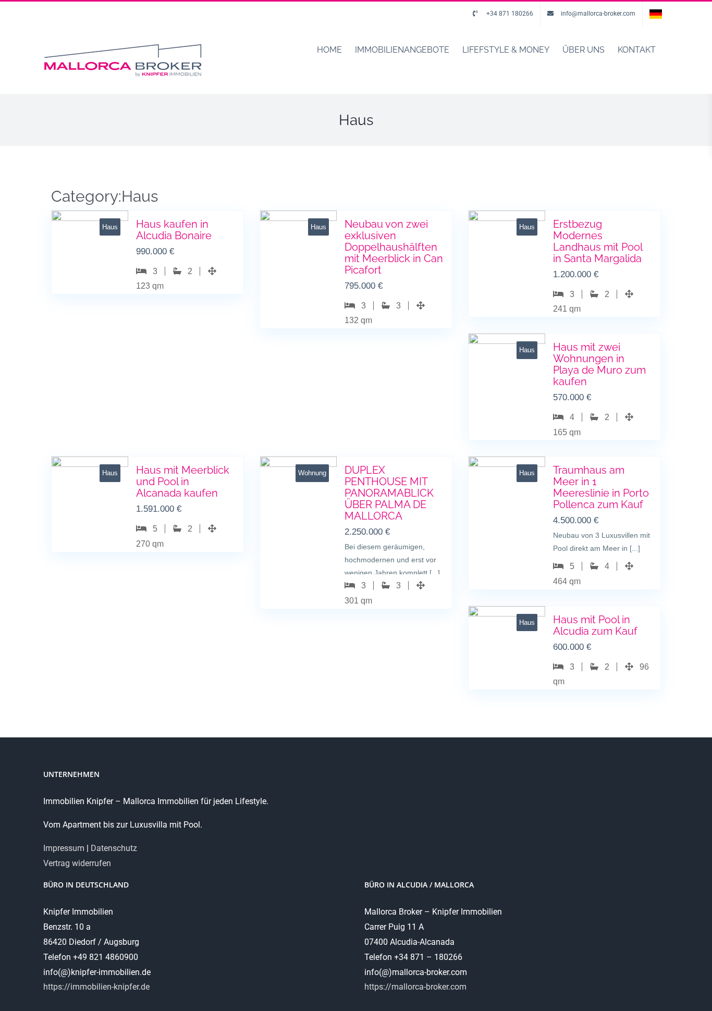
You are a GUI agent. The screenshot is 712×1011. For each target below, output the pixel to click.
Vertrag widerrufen (77, 863)
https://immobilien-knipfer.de (96, 987)
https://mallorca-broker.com (415, 987)
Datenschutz (114, 848)
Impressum (63, 848)
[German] (656, 14)
